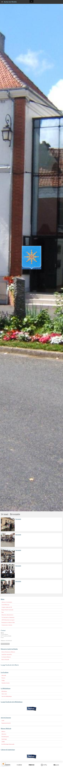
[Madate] (19, 765)
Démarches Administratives (7, 615)
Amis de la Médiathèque (7, 696)
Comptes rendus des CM (7, 607)
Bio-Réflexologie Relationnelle (8, 744)
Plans (3, 612)
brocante (18, 519)
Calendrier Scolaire (6, 683)
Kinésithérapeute (5, 736)
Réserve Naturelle (5, 659)
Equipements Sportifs (6, 723)
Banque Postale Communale (7, 609)
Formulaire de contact (5, 643)
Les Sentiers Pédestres (6, 657)
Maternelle (4, 675)
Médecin (3, 731)
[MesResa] (31, 765)
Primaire (3, 678)
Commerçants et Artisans (7, 625)
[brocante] (8, 524)
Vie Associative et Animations (8, 617)
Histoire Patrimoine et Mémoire (8, 652)
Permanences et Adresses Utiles (8, 622)
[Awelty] (43, 765)
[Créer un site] (7, 765)
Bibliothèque (4, 691)
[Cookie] (3, 764)
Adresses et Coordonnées (7, 602)
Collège (3, 680)
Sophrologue (4, 739)
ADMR (3, 741)
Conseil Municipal (5, 604)
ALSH (3, 720)
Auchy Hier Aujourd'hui (7, 654)
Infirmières (4, 734)
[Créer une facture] (55, 765)
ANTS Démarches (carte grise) (8, 620)
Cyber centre (4, 694)
